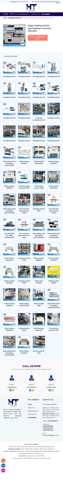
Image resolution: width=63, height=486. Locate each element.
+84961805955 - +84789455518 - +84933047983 (48, 428)
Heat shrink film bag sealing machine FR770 (9, 235)
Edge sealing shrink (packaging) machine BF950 (9, 353)
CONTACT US (35, 14)
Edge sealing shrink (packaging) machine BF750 (9, 163)
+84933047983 (51, 387)
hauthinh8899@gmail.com (51, 435)
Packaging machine (9, 76)
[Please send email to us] (2, 470)
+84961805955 (12, 387)
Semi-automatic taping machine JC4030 (24, 211)
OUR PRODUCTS (23, 14)
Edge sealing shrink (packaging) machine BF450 (53, 235)
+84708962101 (53, 421)
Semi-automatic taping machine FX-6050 (24, 235)
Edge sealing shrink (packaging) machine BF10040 (53, 305)
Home (5, 18)
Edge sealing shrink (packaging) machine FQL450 (9, 211)
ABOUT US (13, 14)
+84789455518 (40, 37)
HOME (5, 14)
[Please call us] (2, 460)
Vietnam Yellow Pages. (45, 458)
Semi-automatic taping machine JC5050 (54, 211)
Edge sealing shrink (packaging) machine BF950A (39, 235)
